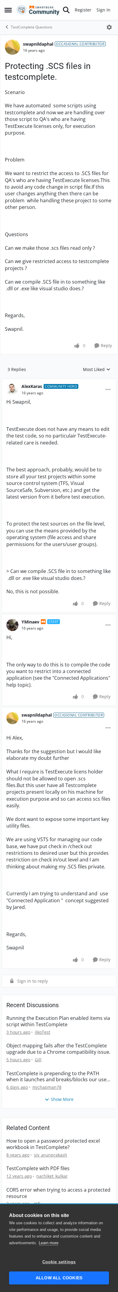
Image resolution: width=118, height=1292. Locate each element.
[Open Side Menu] (8, 10)
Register (83, 10)
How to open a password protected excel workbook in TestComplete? (53, 1144)
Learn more (48, 1243)
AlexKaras (31, 386)
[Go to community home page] (38, 10)
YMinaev (30, 622)
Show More (62, 1099)
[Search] (66, 10)
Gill (38, 1060)
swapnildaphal (38, 44)
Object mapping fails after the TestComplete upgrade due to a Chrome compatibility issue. (58, 1049)
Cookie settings (59, 1262)
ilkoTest (42, 1032)
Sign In (103, 10)
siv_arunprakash (50, 1155)
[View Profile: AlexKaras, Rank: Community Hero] (12, 389)
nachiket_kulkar (52, 1176)
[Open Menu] (109, 27)
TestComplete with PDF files (38, 1168)
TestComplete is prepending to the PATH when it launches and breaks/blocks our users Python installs (58, 1076)
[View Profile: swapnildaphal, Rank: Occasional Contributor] (12, 47)
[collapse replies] (59, 382)
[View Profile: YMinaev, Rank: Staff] (12, 625)
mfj (37, 1203)
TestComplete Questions (31, 27)
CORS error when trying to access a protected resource (58, 1193)
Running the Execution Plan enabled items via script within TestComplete (58, 1021)
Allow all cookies (59, 1278)
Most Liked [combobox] (96, 369)
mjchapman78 (46, 1087)
